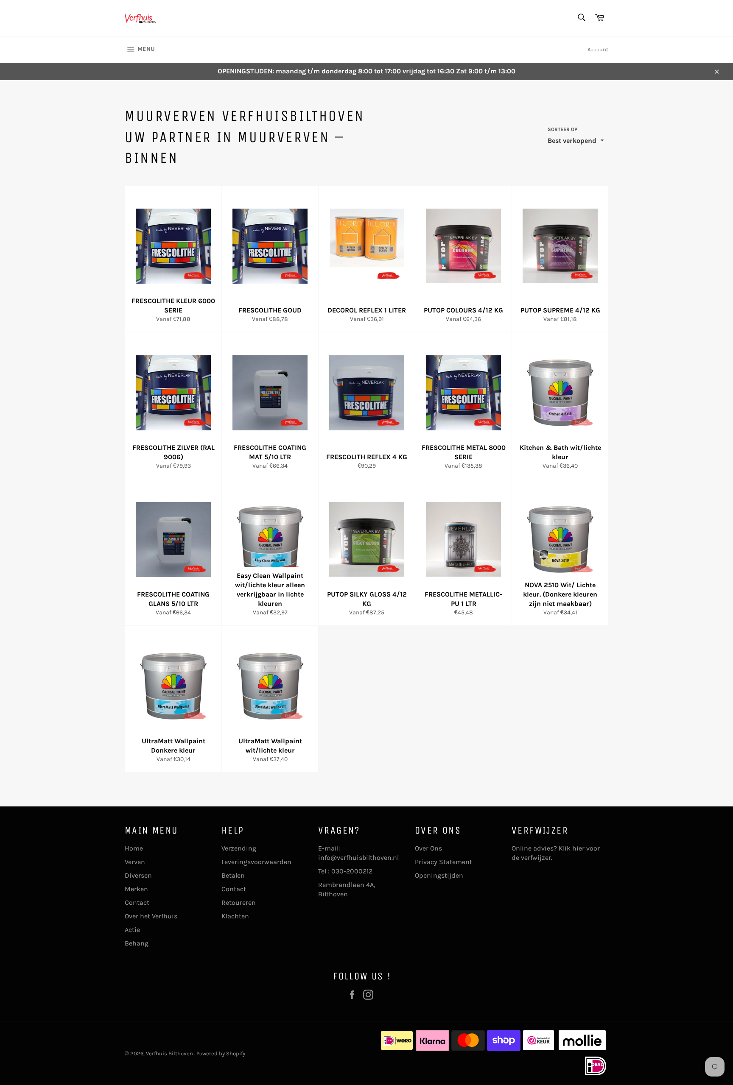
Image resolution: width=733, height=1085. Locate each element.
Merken (136, 889)
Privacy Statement (443, 862)
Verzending (238, 848)
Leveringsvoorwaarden (256, 862)
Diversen (138, 875)
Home (134, 848)
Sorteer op (562, 129)
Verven (135, 862)
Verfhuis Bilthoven (170, 1053)
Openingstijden (439, 875)
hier (578, 848)
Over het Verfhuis (151, 916)
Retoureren (238, 902)
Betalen (233, 875)
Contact (137, 902)
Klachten (235, 916)
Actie (132, 930)
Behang (136, 943)
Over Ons (428, 848)
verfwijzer (536, 857)
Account (598, 49)
